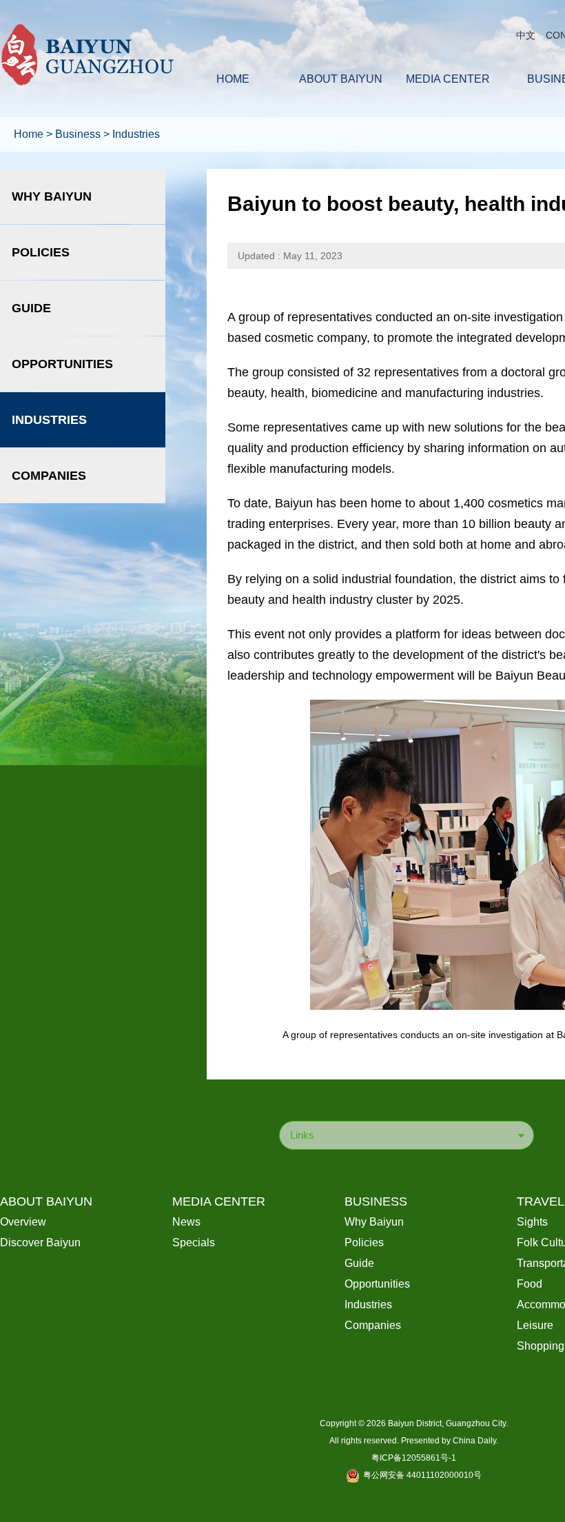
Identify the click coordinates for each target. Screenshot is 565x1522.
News (186, 1222)
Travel (540, 1201)
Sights (532, 1222)
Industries (136, 134)
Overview (23, 1222)
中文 (525, 35)
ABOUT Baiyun (46, 1201)
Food (529, 1284)
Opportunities (62, 364)
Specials (193, 1242)
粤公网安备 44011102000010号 (422, 1475)
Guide (31, 308)
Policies (41, 252)
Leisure (535, 1325)
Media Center (218, 1201)
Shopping (540, 1346)
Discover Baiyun (40, 1242)
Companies (49, 476)
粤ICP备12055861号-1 (413, 1458)
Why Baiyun (52, 196)
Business (78, 134)
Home (28, 134)
